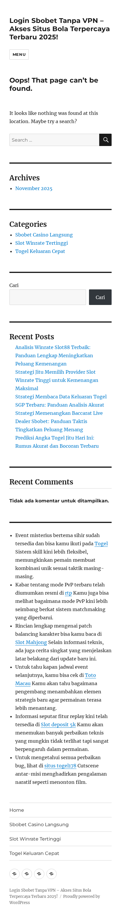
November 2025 (34, 188)
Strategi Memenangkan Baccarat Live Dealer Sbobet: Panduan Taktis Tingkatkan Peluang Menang (59, 421)
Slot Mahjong (31, 642)
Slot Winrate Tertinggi (41, 243)
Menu (19, 54)
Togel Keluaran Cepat (40, 251)
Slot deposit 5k (58, 724)
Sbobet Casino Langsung (44, 235)
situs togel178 (60, 766)
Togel (101, 543)
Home (16, 810)
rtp (68, 593)
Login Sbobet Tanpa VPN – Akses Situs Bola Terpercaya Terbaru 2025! (59, 28)
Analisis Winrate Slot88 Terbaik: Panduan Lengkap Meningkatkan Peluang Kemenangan (54, 355)
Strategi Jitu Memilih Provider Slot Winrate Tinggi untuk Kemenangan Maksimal (56, 380)
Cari (14, 285)
